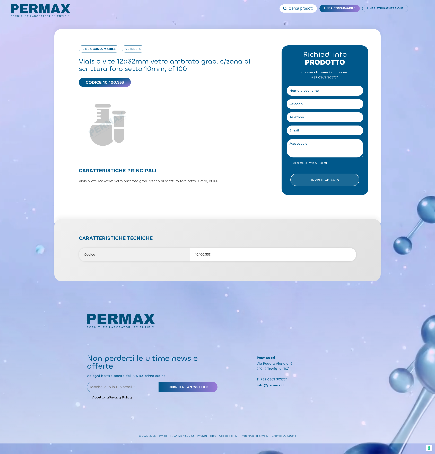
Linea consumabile (339, 8)
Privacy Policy (317, 163)
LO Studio (289, 436)
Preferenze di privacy (254, 436)
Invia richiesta (325, 179)
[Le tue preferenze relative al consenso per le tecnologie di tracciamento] (429, 448)
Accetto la (310, 163)
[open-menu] (418, 8)
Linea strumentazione (385, 8)
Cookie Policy (228, 436)
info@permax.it (270, 385)
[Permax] (40, 10)
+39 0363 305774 (324, 77)
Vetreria (133, 49)
